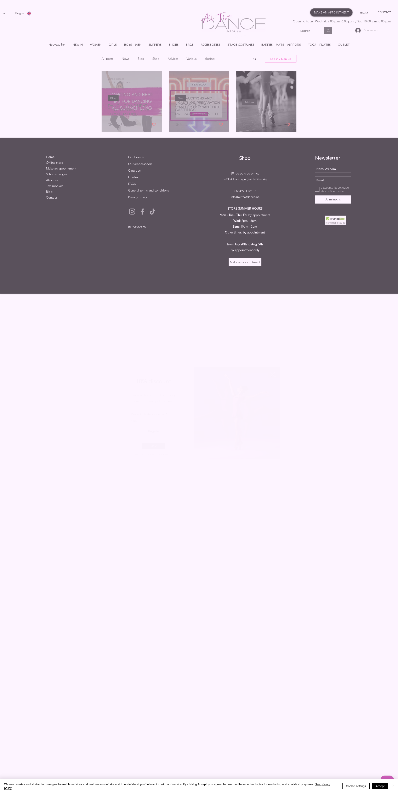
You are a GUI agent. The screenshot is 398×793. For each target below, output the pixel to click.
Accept (380, 786)
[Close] (393, 786)
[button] (142, 454)
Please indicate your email (135, 414)
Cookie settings (356, 786)
